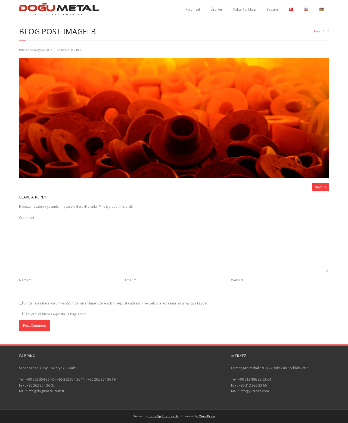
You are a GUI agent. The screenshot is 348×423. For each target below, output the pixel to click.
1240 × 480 (68, 50)
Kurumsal (192, 9)
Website (237, 280)
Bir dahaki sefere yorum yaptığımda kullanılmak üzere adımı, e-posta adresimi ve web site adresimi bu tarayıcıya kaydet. (115, 303)
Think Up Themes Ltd (163, 416)
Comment (26, 217)
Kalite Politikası (244, 9)
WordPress (207, 416)
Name (25, 280)
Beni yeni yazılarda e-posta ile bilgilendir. (54, 314)
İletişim (272, 9)
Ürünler (216, 9)
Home (316, 31)
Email (130, 280)
